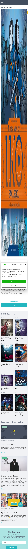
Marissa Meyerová (5, 259)
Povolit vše (14, 281)
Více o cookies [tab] (23, 264)
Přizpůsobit (13, 285)
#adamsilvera (4, 440)
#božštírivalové (4, 471)
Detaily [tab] (14, 264)
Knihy (2, 7)
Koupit (14, 305)
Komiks (7, 7)
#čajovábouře (11, 471)
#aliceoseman (11, 440)
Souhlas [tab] (5, 264)
